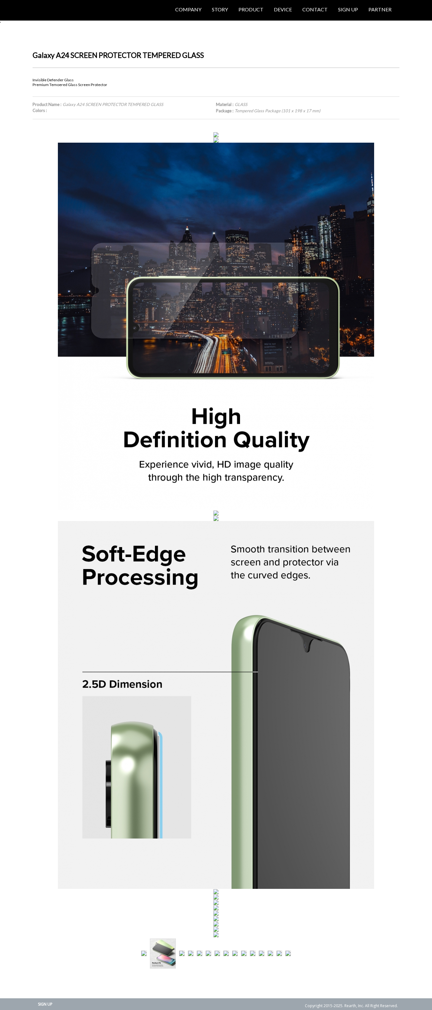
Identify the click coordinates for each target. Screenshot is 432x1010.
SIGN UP (45, 1004)
